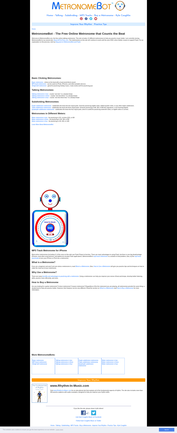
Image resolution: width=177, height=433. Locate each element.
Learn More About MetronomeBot (42, 124)
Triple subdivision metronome (41, 107)
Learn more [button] (59, 429)
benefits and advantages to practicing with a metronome (60, 276)
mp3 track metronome (101, 256)
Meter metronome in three (40, 119)
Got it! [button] (167, 429)
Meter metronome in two (39, 117)
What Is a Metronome (107, 288)
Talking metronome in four (40, 97)
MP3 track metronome (39, 84)
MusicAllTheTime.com (61, 40)
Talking (59, 15)
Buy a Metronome (103, 15)
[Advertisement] (87, 60)
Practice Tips (100, 24)
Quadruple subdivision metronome (43, 109)
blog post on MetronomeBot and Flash (68, 42)
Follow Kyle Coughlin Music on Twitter (88, 421)
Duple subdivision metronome (41, 106)
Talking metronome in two (40, 94)
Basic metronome (37, 82)
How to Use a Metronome (102, 266)
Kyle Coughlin (123, 15)
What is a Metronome (82, 266)
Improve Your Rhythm (81, 24)
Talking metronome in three (40, 96)
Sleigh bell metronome (39, 86)
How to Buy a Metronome (125, 288)
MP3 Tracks (86, 15)
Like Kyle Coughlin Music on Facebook (88, 417)
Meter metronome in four (40, 121)
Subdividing (71, 15)
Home (50, 15)
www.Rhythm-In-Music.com (62, 390)
